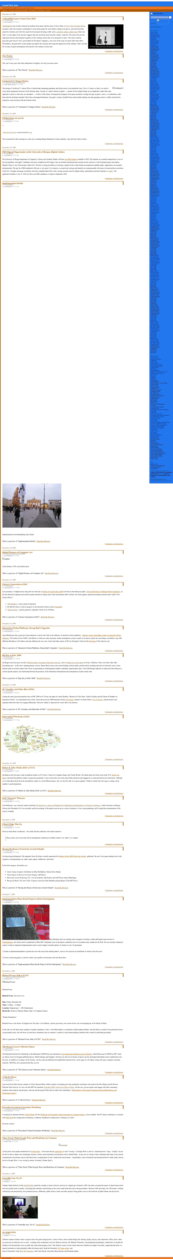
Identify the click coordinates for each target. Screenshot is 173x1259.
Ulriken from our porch (13, 117)
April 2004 (153, 337)
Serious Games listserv (157, 444)
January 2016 (154, 139)
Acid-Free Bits (154, 357)
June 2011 (154, 216)
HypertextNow (154, 398)
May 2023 (153, 45)
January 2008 (154, 274)
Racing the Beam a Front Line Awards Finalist (23, 848)
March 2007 (154, 288)
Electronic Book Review (157, 373)
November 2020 (155, 73)
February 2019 (155, 94)
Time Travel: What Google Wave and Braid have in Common (29, 1137)
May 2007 (153, 285)
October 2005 (154, 311)
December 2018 (155, 97)
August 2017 (154, 112)
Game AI (153, 378)
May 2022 (153, 52)
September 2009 (155, 245)
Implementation (7, 942)
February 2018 (155, 106)
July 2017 (153, 113)
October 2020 (154, 74)
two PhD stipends (71, 159)
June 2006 (154, 300)
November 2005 (155, 310)
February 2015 (155, 154)
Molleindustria (8, 26)
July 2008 (153, 265)
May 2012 (153, 200)
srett (31, 132)
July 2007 (153, 282)
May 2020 (153, 81)
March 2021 (154, 67)
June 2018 (154, 102)
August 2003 (154, 348)
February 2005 (155, 323)
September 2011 (155, 212)
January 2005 (154, 324)
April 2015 (153, 151)
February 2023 (155, 46)
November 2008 (155, 259)
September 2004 (155, 330)
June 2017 (154, 115)
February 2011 (155, 222)
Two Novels (7, 55)
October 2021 (154, 59)
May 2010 (153, 234)
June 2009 (154, 250)
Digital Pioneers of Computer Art (17, 552)
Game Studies (155, 384)
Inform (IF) (153, 412)
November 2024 (155, 35)
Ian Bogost (154, 400)
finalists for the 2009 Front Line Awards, (72, 856)
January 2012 (154, 206)
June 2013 (154, 182)
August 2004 (154, 331)
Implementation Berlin (12, 183)
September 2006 (155, 296)
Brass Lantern (154, 363)
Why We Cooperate (26, 1251)
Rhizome (153, 440)
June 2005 (154, 317)
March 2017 (154, 119)
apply (111, 171)
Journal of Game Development (159, 425)
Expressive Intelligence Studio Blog (19, 10)
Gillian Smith (8, 978)
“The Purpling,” (12, 604)
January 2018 (154, 108)
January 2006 (154, 307)
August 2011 (154, 213)
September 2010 (155, 229)
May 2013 (153, 184)
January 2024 (154, 42)
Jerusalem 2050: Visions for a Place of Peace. (59, 1087)
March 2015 (154, 153)
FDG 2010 (9, 1117)
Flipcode (153, 376)
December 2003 (155, 342)
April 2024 (153, 39)
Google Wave (35, 1151)
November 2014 (155, 158)
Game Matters (154, 381)
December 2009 (155, 241)
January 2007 (154, 290)
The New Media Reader (157, 451)
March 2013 (154, 187)
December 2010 (155, 224)
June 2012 (154, 199)
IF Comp (153, 405)
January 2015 (154, 156)
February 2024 (155, 41)
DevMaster (154, 369)
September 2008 (155, 262)
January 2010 (154, 240)
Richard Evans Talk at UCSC (15, 975)
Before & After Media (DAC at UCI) (18, 767)
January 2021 (154, 70)
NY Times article (63, 1248)
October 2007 (154, 278)
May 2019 (153, 92)
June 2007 (154, 283)
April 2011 (153, 219)
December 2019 (155, 87)
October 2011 (154, 210)
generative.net (155, 392)
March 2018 (154, 105)
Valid (154, 468)
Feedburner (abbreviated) (158, 465)
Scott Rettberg (41, 10)
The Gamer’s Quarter (156, 450)
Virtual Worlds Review (156, 456)
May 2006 (153, 302)
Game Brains (154, 380)
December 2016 (155, 123)
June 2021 (154, 63)
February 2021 (155, 69)
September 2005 (155, 313)
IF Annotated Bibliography (158, 404)
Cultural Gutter (155, 367)
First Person (154, 374)
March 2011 (154, 220)
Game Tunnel (154, 385)
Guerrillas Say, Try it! (12, 1178)
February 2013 (155, 188)
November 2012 (155, 192)
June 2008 (154, 266)
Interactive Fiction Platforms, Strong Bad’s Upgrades (26, 627)
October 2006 (154, 295)
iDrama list (153, 402)
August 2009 (154, 247)
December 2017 (155, 109)
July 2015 (153, 147)
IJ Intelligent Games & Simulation (160, 409)
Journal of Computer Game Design (160, 422)
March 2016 (154, 136)
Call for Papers (30, 1114)
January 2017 (154, 122)
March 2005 (154, 321)
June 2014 (154, 165)
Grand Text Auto (10, 5)
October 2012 (154, 194)
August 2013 (154, 179)
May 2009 (153, 251)
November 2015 (155, 142)
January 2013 (154, 189)
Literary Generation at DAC (15, 584)
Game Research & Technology (159, 383)
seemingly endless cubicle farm (66, 32)
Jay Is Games (154, 421)
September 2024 (155, 36)
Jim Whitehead (8, 555)
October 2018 (154, 98)
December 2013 (155, 174)
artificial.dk (153, 360)
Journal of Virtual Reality (157, 426)
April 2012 (153, 202)
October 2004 (154, 328)
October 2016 (154, 126)
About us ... (5, 10)
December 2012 (155, 191)
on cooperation (9, 1232)
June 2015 (154, 149)
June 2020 (154, 80)
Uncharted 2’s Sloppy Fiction (15, 80)
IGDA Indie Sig (155, 408)
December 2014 (155, 157)
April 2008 (153, 269)
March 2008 (154, 271)
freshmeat (153, 377)
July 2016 (153, 130)
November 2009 (155, 243)
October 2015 (154, 143)
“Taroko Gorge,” (12, 610)
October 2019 (154, 90)
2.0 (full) (154, 464)
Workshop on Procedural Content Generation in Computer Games (62, 1114)
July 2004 (153, 332)
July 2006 (153, 299)
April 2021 (153, 66)
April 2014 (153, 168)
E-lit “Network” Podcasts (13, 798)
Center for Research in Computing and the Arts (161, 473)
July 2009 (153, 248)
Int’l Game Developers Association (160, 415)
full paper (92, 641)
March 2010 (154, 237)
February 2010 (155, 238)
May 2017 (153, 116)
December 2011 (155, 208)
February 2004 (155, 340)
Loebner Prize (154, 430)
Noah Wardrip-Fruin (10, 84)
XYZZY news (154, 458)
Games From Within (156, 390)
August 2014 (154, 163)
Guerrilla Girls (28, 1185)
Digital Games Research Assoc (159, 371)
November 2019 (155, 88)
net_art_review (155, 436)
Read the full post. (35, 70)
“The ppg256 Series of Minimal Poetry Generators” (103, 591)
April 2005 (153, 320)
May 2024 (153, 38)
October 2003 (154, 345)
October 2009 (154, 244)
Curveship (58, 607)
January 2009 (154, 257)
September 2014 (155, 161)
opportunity (59, 1151)
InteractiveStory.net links (157, 416)
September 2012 (155, 195)
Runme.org (154, 442)
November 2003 (155, 344)
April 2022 (153, 53)
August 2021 (154, 60)
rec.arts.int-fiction (155, 439)
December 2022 (155, 49)
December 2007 (155, 275)
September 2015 (155, 144)
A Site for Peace (9, 1076)
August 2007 (154, 281)
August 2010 (154, 230)
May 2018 (153, 104)
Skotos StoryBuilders (156, 449)
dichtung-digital (155, 370)
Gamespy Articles (155, 391)
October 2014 (154, 160)
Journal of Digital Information (158, 423)
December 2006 (155, 292)
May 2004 (153, 335)
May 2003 (153, 352)
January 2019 (154, 95)
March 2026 (154, 32)
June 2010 (154, 233)
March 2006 (154, 304)
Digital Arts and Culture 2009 (53, 591)
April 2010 (153, 236)
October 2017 (154, 111)
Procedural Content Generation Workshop (21, 1107)
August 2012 (154, 196)
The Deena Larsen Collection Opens (18, 1046)
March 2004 (154, 338)
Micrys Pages (154, 433)
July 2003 (153, 349)
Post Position (32, 10)
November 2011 (155, 209)
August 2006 (154, 297)
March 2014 (154, 170)
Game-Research (155, 387)
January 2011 (154, 223)
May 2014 (153, 167)
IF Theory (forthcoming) (157, 407)
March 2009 (154, 254)
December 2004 (155, 325)
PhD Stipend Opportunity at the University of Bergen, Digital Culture (33, 151)
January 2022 (154, 56)
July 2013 (153, 181)
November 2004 (155, 327)
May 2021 (153, 64)
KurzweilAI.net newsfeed (157, 428)
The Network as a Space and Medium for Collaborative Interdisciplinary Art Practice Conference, (68, 805)
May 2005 (153, 318)
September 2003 (155, 346)
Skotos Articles (155, 447)
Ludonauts (154, 432)
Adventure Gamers (156, 359)
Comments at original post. (114, 51)
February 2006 (155, 306)
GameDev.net (154, 388)
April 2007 (153, 286)
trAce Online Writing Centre (158, 453)
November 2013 (155, 175)
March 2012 (154, 203)
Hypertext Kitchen (155, 397)
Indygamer (154, 411)
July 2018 (153, 101)
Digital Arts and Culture (75, 662)
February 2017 (155, 121)
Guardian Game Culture (157, 395)
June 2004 (154, 334)
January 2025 (154, 34)
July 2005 (153, 316)
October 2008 (154, 261)
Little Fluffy (154, 429)
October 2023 (154, 43)
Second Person (155, 443)
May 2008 (153, 268)
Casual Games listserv (157, 364)
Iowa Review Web (155, 418)
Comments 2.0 (156, 467)
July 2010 (153, 231)
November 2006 (155, 293)
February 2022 (155, 55)
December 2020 (155, 71)
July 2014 (153, 164)
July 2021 (153, 62)
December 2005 (155, 309)
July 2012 (153, 198)
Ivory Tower (154, 419)
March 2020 (154, 83)
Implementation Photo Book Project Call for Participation (28, 898)
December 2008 (155, 258)
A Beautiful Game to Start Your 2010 (19, 18)
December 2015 (155, 140)
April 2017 (153, 118)
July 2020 (153, 78)
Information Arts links (156, 414)
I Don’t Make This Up (12, 824)
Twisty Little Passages (157, 454)
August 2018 (154, 100)
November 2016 (155, 125)
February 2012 (155, 205)
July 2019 (153, 91)
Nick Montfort (8, 22)
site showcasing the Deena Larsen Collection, (77, 1054)
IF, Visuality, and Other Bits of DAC (18, 689)
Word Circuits (154, 457)
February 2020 (155, 84)
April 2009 (153, 253)
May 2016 (153, 133)
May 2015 (153, 150)
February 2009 (155, 255)
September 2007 (155, 279)
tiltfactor (48, 10)
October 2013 (154, 177)
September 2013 (155, 178)
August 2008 (154, 264)
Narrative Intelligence (156, 435)
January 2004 (154, 341)
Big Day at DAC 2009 (11, 655)
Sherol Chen (7, 1141)
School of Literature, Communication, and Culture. (160, 475)
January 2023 (154, 47)
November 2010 (155, 226)
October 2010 (154, 227)
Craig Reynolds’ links (156, 366)
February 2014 (155, 171)
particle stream (155, 437)
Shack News (154, 446)
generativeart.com (156, 394)
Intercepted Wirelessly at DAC (16, 716)
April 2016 (153, 135)
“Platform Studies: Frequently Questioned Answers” (43, 662)
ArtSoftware (154, 362)
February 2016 (155, 137)
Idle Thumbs (154, 401)
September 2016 (155, 128)
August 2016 (154, 129)
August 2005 (154, 314)
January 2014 (154, 172)
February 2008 (155, 272)
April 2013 (153, 185)
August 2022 (154, 50)
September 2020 (155, 76)
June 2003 (154, 351)
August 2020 (154, 77)
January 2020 (154, 85)
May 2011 (153, 217)
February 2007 (155, 289)
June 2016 (154, 132)
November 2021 (155, 57)
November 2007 (155, 276)
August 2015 (154, 146)
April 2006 (153, 303)
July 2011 (153, 215)
